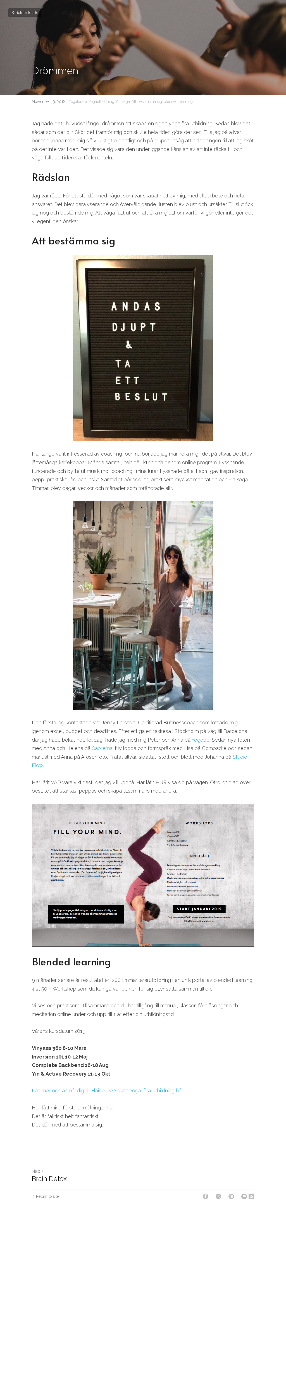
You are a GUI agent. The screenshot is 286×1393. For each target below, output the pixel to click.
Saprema (102, 748)
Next (36, 1171)
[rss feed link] (251, 1196)
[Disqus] (143, 1294)
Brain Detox (49, 1179)
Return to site (27, 12)
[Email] (244, 1196)
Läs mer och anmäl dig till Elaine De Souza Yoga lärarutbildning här (107, 1090)
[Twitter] (218, 1196)
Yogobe (200, 740)
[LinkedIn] (231, 1196)
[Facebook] (205, 1196)
